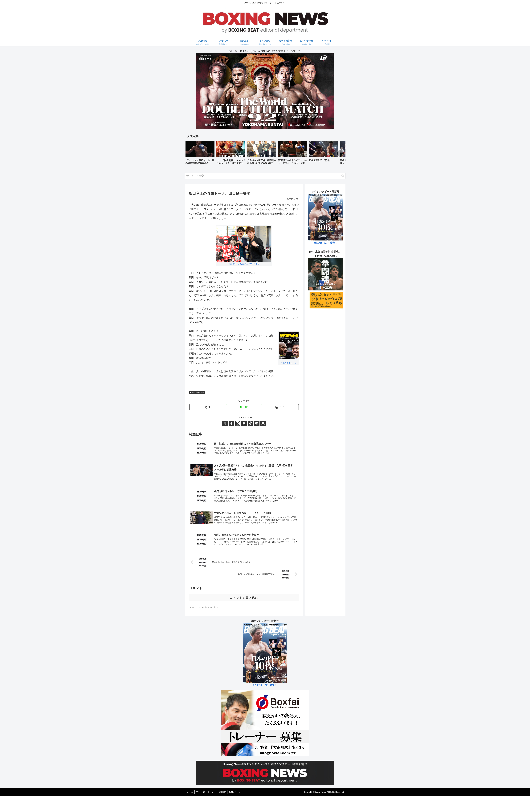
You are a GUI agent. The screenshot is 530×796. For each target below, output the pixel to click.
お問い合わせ (234, 792)
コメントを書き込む (244, 597)
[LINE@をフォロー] (256, 423)
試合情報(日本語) (198, 392)
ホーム (190, 792)
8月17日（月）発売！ (325, 242)
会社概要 (222, 792)
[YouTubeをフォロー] (244, 423)
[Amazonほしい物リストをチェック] (263, 423)
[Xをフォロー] (225, 423)
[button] (340, 153)
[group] (200, 154)
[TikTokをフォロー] (250, 423)
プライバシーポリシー (205, 792)
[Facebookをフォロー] (231, 423)
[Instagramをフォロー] (237, 423)
